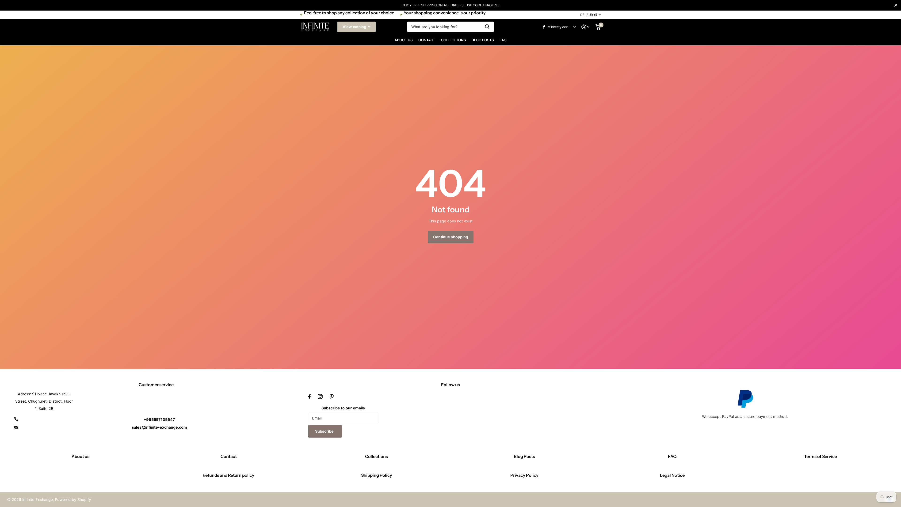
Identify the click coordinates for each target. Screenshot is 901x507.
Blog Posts (483, 40)
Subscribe (325, 431)
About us (80, 456)
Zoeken (487, 27)
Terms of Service (820, 456)
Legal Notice (672, 475)
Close (896, 5)
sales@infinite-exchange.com (159, 427)
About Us (403, 40)
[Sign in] (585, 27)
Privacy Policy (524, 475)
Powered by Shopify (73, 499)
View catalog (355, 26)
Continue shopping (450, 237)
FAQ (503, 40)
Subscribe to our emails (343, 408)
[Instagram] (320, 396)
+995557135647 (159, 419)
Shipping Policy (376, 475)
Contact (426, 40)
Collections (453, 40)
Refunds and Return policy (228, 475)
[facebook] (309, 396)
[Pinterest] (332, 396)
